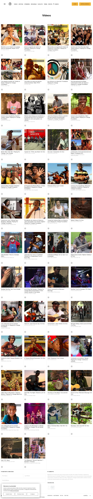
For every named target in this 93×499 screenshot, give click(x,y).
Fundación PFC (32, 121)
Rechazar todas (20, 494)
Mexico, (75, 51)
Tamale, (7, 120)
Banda (80, 326)
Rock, (52, 153)
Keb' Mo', (2, 154)
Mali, (27, 84)
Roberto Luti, (26, 395)
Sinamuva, (49, 359)
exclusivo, (30, 359)
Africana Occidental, (76, 221)
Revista (50, 4)
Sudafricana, (53, 359)
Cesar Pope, (3, 290)
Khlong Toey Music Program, (5, 224)
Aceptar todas (9, 494)
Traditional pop (11, 257)
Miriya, (72, 221)
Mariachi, (49, 257)
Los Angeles (34, 293)
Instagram (56, 495)
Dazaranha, (49, 153)
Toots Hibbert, (26, 293)
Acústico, (51, 428)
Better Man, (5, 154)
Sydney (80, 290)
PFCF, (2, 49)
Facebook (50, 495)
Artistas (21, 4)
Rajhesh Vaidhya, (73, 257)
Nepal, (4, 49)
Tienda (45, 4)
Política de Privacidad (14, 490)
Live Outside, (26, 359)
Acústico (34, 395)
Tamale (36, 224)
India (79, 257)
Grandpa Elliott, (3, 257)
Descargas (34, 4)
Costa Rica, (51, 51)
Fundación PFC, (29, 51)
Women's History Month (74, 155)
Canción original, (27, 224)
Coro (55, 359)
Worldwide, (51, 84)
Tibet (32, 359)
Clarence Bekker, (3, 395)
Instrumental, (30, 395)
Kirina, (25, 84)
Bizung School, (3, 120)
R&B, (77, 395)
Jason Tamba (13, 461)
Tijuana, (72, 51)
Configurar (32, 494)
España (9, 290)
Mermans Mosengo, (74, 395)
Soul (79, 395)
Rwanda (61, 120)
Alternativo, (8, 395)
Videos (15, 4)
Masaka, (10, 188)
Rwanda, (25, 121)
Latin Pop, (7, 257)
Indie (11, 395)
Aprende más (51, 482)
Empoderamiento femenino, (80, 154)
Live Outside (9, 154)
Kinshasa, (29, 153)
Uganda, (25, 51)
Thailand (14, 224)
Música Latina (55, 153)
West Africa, (77, 326)
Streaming (27, 4)
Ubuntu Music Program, (56, 120)
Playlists (40, 4)
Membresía (55, 257)
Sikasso (81, 221)
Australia (81, 362)
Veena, (77, 257)
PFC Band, (30, 293)
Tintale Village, (73, 85)
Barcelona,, (6, 290)
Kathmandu (7, 49)
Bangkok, (11, 224)
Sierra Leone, (73, 326)
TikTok (61, 495)
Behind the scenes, (77, 362)
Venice (54, 428)
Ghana (9, 120)
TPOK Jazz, (26, 153)
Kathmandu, (3, 85)
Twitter (66, 495)
